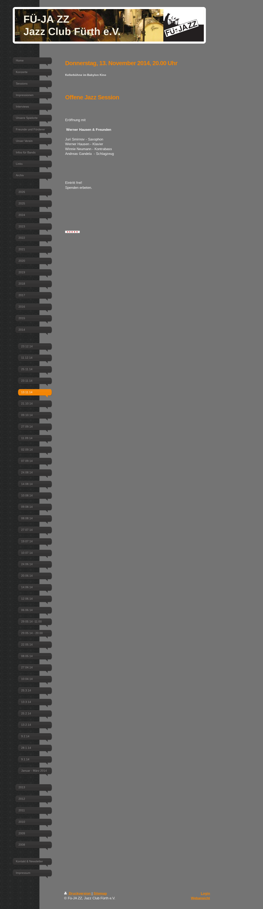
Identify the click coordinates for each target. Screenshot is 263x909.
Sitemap (100, 893)
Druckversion (80, 893)
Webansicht (200, 898)
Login (205, 893)
